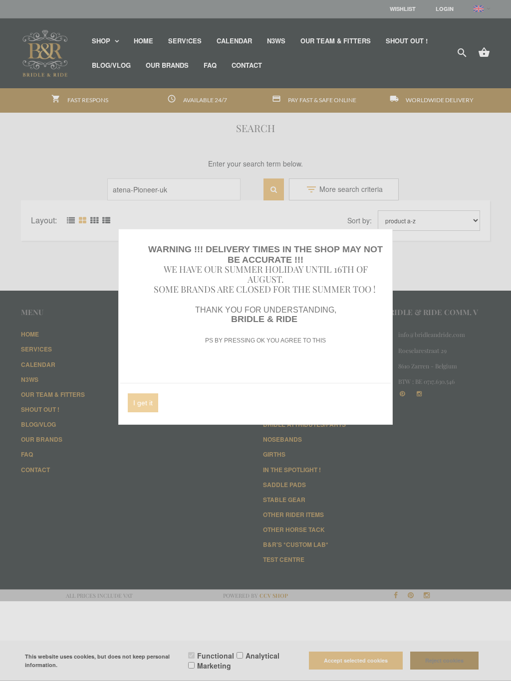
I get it (143, 403)
